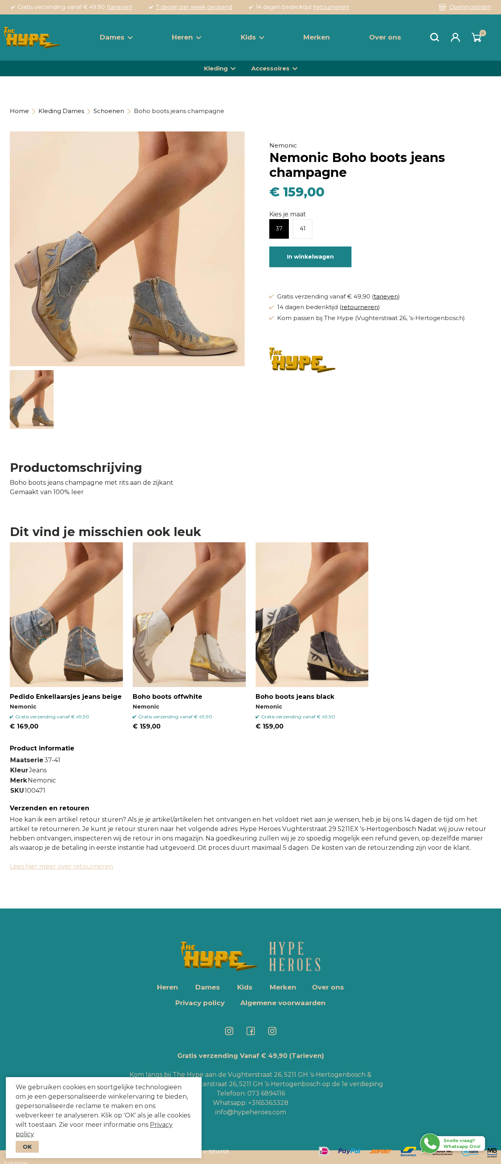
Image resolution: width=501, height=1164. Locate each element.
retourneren (331, 7)
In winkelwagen (310, 256)
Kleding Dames (61, 111)
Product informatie (42, 748)
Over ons (385, 37)
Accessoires (270, 68)
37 (279, 228)
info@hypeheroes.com (250, 1112)
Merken (316, 37)
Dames (112, 37)
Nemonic (283, 145)
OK (27, 1146)
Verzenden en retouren (49, 808)
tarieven (119, 7)
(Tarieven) (306, 1056)
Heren (182, 37)
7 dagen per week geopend (194, 7)
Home (19, 111)
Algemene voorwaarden (283, 1003)
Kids (248, 37)
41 (303, 228)
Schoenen (109, 111)
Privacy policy (200, 1003)
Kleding (216, 68)
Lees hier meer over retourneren (61, 866)
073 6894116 (266, 1093)
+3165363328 (267, 1102)
